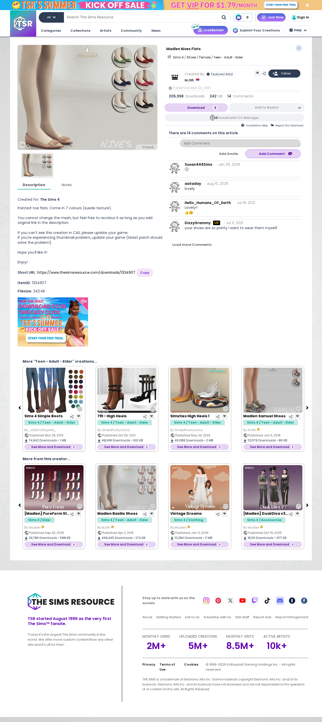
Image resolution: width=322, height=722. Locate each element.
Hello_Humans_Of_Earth (208, 202)
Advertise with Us (217, 617)
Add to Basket (267, 107)
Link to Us (192, 617)
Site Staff (242, 617)
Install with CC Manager (238, 118)
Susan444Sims (198, 164)
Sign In (303, 17)
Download (196, 108)
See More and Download (50, 447)
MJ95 (189, 80)
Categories (51, 30)
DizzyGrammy (198, 222)
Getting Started (168, 617)
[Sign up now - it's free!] (53, 322)
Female (205, 57)
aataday (193, 183)
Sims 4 (178, 57)
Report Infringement (291, 617)
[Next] (307, 407)
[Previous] (20, 407)
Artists (105, 30)
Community (131, 30)
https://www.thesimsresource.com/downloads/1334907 (86, 272)
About (147, 617)
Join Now (276, 17)
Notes (67, 184)
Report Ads (262, 617)
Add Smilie (228, 153)
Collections (80, 30)
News (155, 30)
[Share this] (264, 74)
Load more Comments (192, 244)
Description (34, 184)
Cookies (191, 664)
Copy (144, 272)
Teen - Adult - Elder (228, 57)
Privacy (148, 664)
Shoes (191, 57)
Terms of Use (167, 667)
